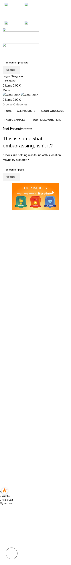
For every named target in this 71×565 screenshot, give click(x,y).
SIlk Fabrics (9, 435)
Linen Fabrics (10, 441)
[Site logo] (21, 35)
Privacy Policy (46, 435)
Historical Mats (11, 460)
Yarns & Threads (12, 466)
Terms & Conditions (49, 447)
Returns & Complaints (50, 441)
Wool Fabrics (10, 447)
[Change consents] (11, 553)
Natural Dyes (10, 472)
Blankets (8, 453)
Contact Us (44, 453)
